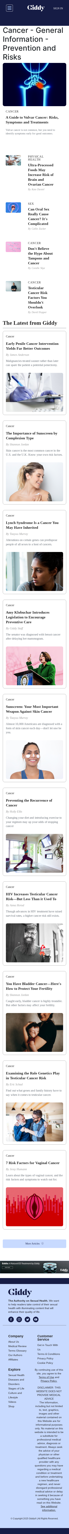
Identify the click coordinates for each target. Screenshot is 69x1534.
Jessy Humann (18, 1169)
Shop (11, 1406)
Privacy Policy (45, 1358)
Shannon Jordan (19, 444)
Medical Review (17, 1346)
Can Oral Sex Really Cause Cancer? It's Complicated (38, 216)
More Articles (32, 1243)
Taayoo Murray (19, 533)
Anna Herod (17, 905)
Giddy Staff (16, 628)
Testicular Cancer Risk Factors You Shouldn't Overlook (37, 297)
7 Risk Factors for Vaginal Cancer (33, 1163)
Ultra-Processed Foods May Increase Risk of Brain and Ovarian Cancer (41, 174)
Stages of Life (16, 1388)
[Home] (36, 8)
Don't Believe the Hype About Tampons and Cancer (40, 255)
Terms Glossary (17, 1350)
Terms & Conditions (48, 1353)
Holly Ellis (16, 811)
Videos (12, 1401)
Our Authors (15, 1355)
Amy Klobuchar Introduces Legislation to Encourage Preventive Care (27, 617)
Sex (31, 203)
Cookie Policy (45, 1362)
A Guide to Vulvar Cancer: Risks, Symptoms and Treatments (32, 119)
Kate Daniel (38, 189)
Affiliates (13, 1359)
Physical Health (35, 158)
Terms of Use (46, 1377)
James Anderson (19, 354)
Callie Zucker (39, 228)
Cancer (12, 111)
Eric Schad (16, 1084)
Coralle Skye (38, 268)
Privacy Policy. (49, 1380)
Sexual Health (16, 1375)
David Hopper (39, 312)
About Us (13, 1341)
